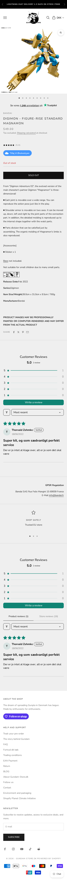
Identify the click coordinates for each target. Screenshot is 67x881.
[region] (33, 521)
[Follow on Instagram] (13, 849)
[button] (33, 370)
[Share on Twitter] (18, 332)
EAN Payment (10, 760)
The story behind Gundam (16, 739)
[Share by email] (27, 332)
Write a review (33, 402)
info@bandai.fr (56, 495)
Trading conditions (12, 755)
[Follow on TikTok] (30, 849)
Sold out (33, 175)
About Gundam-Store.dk (15, 776)
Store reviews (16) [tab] (48, 616)
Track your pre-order (13, 733)
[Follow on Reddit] (38, 849)
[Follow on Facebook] (5, 849)
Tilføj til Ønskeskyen (19, 153)
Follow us (8, 782)
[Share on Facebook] (14, 332)
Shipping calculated (26, 132)
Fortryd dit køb (10, 749)
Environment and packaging (17, 793)
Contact (7, 787)
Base (5, 260)
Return (6, 766)
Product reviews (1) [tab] (18, 616)
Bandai (7, 113)
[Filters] (6, 412)
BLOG (6, 771)
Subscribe (14, 837)
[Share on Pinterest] (23, 332)
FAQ (5, 744)
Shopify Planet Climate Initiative (19, 798)
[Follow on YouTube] (21, 849)
